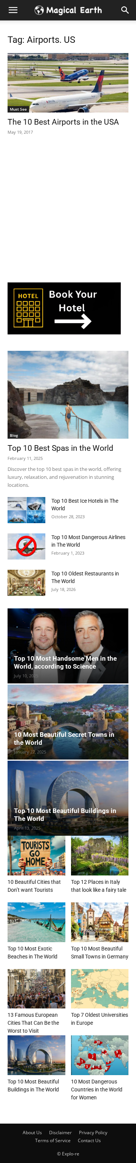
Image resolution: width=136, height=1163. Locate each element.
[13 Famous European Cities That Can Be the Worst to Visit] (36, 989)
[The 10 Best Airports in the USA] (68, 83)
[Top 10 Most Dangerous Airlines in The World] (26, 546)
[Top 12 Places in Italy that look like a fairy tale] (100, 855)
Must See (18, 109)
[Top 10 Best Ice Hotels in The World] (26, 510)
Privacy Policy (93, 1132)
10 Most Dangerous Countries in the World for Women (96, 1089)
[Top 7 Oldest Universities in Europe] (100, 989)
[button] (125, 10)
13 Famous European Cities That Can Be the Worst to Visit (33, 1023)
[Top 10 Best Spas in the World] (68, 395)
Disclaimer (60, 1132)
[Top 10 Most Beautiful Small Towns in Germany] (100, 922)
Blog (14, 435)
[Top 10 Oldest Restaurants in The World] (26, 583)
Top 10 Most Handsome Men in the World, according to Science (65, 662)
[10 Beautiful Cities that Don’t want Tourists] (36, 855)
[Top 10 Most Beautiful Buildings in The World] (68, 798)
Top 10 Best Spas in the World (60, 448)
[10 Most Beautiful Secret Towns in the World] (68, 722)
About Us (32, 1132)
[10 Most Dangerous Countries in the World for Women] (100, 1055)
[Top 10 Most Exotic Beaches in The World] (36, 922)
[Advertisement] (64, 210)
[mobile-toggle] (13, 10)
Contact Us (89, 1140)
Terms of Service (53, 1140)
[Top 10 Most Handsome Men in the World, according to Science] (68, 645)
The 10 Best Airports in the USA (63, 122)
